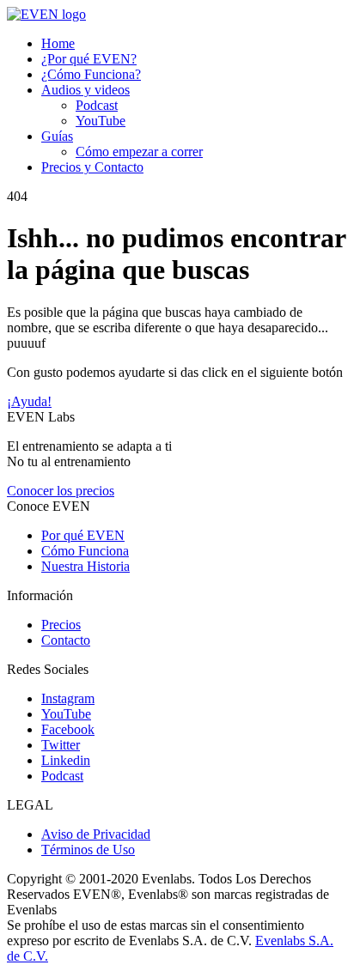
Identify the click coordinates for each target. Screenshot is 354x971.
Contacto (65, 640)
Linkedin (65, 760)
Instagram (68, 698)
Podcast (97, 105)
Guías (57, 136)
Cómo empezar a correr (139, 151)
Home (58, 43)
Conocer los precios (60, 490)
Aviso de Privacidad (95, 834)
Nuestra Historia (85, 566)
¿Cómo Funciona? (91, 74)
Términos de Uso (88, 849)
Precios (61, 624)
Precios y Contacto (92, 167)
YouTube (100, 120)
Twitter (60, 744)
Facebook (68, 729)
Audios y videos (85, 89)
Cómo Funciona (85, 550)
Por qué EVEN (83, 535)
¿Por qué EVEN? (89, 59)
